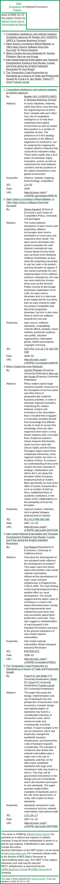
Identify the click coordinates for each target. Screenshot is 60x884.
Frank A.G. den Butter (30, 79)
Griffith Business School (14, 869)
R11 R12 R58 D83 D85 (37, 519)
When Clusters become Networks (24, 53)
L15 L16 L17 (31, 815)
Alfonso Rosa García (12, 21)
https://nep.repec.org (15, 853)
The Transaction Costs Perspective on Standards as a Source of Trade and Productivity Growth (32, 75)
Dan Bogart (28, 69)
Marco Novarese (34, 856)
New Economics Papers (15, 6)
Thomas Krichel (38, 879)
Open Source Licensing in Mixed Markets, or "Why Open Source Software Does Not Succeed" (30, 47)
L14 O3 (28, 184)
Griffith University (40, 869)
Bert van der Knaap (27, 56)
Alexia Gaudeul (29, 50)
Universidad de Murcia (13, 24)
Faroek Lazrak (21, 82)
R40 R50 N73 (31, 651)
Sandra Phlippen (33, 370)
